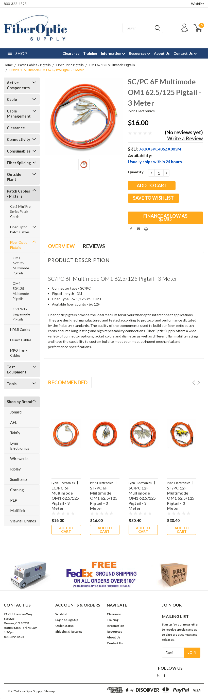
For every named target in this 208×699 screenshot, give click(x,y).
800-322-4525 (15, 4)
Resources (138, 53)
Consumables (18, 151)
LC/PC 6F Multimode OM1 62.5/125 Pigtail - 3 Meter (65, 498)
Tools (11, 383)
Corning (17, 489)
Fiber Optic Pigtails (70, 65)
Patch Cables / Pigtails (34, 65)
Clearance (70, 53)
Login (59, 620)
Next (198, 383)
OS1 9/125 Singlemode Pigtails (21, 314)
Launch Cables (20, 340)
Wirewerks (19, 458)
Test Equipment (16, 369)
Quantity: (136, 172)
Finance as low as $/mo (165, 217)
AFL (13, 422)
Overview (61, 246)
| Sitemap (48, 691)
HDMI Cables (20, 330)
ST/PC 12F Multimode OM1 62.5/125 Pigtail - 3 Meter (180, 498)
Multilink (17, 510)
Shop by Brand (19, 401)
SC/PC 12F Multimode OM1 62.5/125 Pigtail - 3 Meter (142, 498)
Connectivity (18, 139)
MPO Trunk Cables (18, 352)
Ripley (15, 469)
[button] (104, 575)
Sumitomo (18, 479)
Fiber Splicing (19, 162)
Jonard (16, 412)
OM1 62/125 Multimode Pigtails (112, 65)
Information (111, 53)
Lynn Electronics (19, 445)
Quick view (66, 431)
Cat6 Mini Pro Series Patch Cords (20, 211)
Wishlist (197, 4)
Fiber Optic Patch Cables (19, 229)
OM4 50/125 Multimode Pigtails (21, 291)
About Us (162, 53)
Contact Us (184, 53)
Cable (12, 99)
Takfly (15, 432)
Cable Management (19, 113)
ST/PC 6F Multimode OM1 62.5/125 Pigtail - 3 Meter (103, 498)
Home (8, 65)
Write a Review (185, 138)
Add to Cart (66, 530)
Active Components (18, 85)
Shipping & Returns (68, 631)
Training (90, 53)
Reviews (94, 246)
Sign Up (72, 620)
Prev (193, 383)
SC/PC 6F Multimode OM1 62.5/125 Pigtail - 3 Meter (46, 70)
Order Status (64, 626)
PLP (13, 500)
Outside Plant (14, 177)
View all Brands (23, 521)
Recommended (68, 382)
